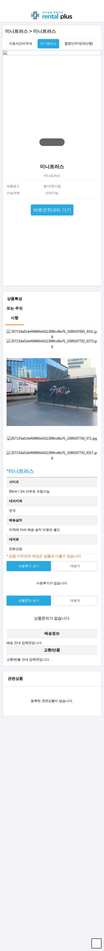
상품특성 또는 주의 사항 (15, 308)
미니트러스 (48, 43)
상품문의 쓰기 (28, 600)
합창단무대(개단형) (79, 43)
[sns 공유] (95, 154)
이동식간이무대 (20, 43)
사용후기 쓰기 (28, 566)
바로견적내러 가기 (52, 209)
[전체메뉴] (8, 5)
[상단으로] (96, 943)
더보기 (75, 566)
